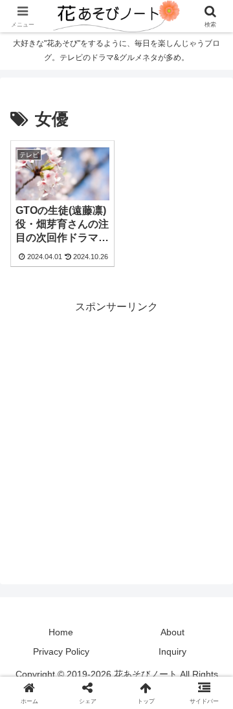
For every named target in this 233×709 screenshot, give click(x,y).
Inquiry (172, 651)
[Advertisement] (116, 433)
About (172, 632)
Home (61, 632)
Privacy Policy (61, 651)
